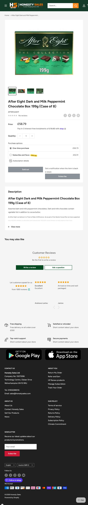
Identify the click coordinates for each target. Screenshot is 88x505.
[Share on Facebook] (65, 115)
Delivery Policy (54, 417)
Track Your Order (55, 388)
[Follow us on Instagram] (14, 475)
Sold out (25, 169)
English (8, 465)
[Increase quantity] (32, 136)
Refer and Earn (54, 376)
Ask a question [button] (58, 267)
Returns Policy (54, 413)
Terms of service (55, 405)
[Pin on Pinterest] (69, 115)
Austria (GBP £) (23, 465)
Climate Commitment (57, 424)
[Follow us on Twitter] (10, 475)
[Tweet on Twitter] (74, 115)
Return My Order (55, 373)
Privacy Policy (54, 409)
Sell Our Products (12, 413)
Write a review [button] (29, 267)
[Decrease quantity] (20, 136)
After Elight (13, 112)
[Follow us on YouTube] (23, 475)
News (7, 417)
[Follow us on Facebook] (6, 475)
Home (7, 15)
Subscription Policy (56, 420)
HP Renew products (56, 380)
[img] (20, 286)
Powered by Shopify (12, 498)
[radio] (11, 148)
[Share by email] (78, 115)
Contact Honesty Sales (14, 409)
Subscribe (62, 176)
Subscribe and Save (25, 155)
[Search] (76, 5)
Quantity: (12, 136)
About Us (8, 405)
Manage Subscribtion (56, 384)
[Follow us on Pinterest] (19, 475)
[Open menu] (6, 6)
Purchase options (15, 143)
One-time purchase (21, 148)
